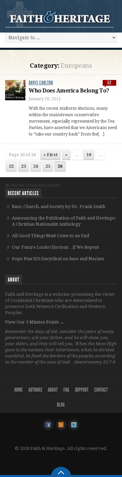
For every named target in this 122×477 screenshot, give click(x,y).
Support (81, 390)
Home (18, 390)
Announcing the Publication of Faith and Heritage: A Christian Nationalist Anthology (64, 221)
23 (23, 166)
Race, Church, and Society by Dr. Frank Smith (58, 206)
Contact (101, 390)
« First (50, 154)
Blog (61, 404)
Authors (35, 390)
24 (35, 166)
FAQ (66, 390)
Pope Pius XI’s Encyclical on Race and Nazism (58, 258)
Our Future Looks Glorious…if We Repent (55, 247)
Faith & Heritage (59, 14)
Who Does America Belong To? (69, 90)
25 (47, 166)
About (53, 390)
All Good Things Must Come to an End (50, 235)
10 (88, 154)
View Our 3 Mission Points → (34, 322)
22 (11, 166)
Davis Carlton (41, 83)
